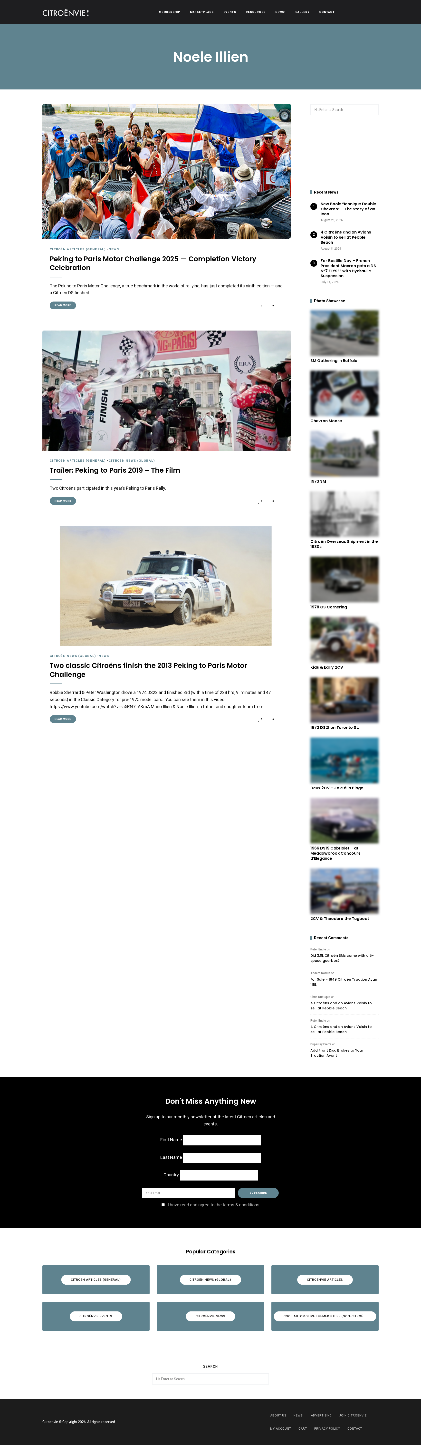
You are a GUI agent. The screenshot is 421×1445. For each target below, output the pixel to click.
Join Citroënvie (353, 1415)
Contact (327, 12)
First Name (171, 1140)
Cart (302, 1428)
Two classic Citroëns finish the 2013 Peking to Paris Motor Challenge (148, 670)
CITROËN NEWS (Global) (132, 460)
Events (229, 12)
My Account (280, 1428)
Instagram (216, 1422)
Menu (374, 12)
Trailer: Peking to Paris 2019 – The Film (115, 470)
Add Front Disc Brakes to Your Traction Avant (336, 1053)
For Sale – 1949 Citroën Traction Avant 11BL (344, 982)
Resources (256, 12)
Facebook (204, 1422)
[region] (344, 153)
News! (280, 12)
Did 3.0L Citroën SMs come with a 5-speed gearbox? (342, 958)
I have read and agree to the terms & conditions (213, 1205)
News (114, 249)
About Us (278, 1415)
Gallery (302, 12)
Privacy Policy (327, 1428)
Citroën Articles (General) (78, 249)
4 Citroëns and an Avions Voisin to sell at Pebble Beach (341, 1006)
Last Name (171, 1157)
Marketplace (202, 12)
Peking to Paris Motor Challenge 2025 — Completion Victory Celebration (153, 264)
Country (171, 1175)
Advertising (321, 1415)
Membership (169, 12)
